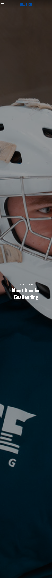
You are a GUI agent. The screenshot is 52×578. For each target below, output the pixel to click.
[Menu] (2, 4)
